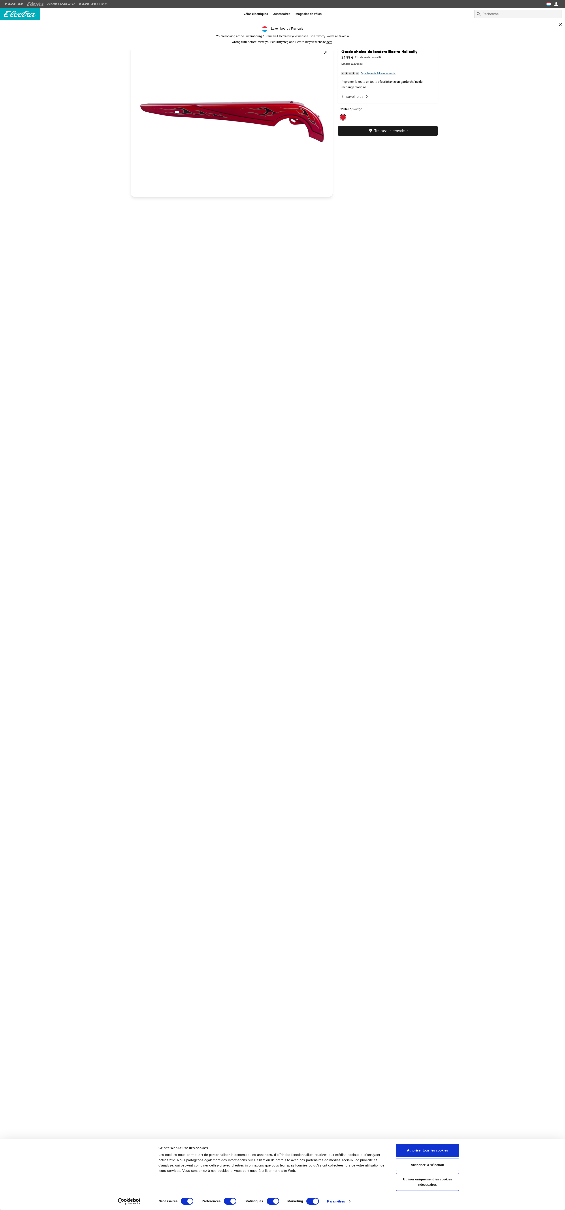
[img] (350, 73)
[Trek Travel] (95, 4)
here (329, 42)
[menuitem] (256, 14)
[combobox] (517, 14)
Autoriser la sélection (427, 1165)
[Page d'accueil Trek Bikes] (14, 4)
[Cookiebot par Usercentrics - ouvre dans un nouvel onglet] (129, 1201)
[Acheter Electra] (35, 4)
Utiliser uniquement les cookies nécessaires (427, 1181)
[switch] (230, 1201)
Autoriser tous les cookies (427, 1150)
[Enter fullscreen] (325, 53)
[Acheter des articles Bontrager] (61, 4)
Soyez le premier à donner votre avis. (378, 73)
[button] (232, 121)
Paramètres (336, 1201)
